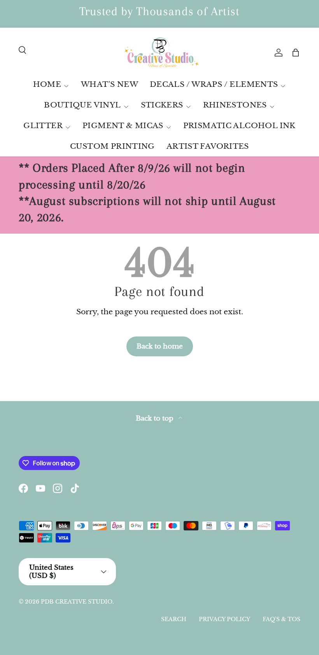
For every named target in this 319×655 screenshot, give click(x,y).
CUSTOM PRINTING (112, 146)
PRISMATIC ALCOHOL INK (239, 125)
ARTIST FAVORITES (208, 146)
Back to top (155, 418)
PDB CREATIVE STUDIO (76, 601)
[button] (295, 52)
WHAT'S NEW (109, 84)
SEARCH (173, 619)
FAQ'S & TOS (281, 619)
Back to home (160, 346)
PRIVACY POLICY (224, 619)
